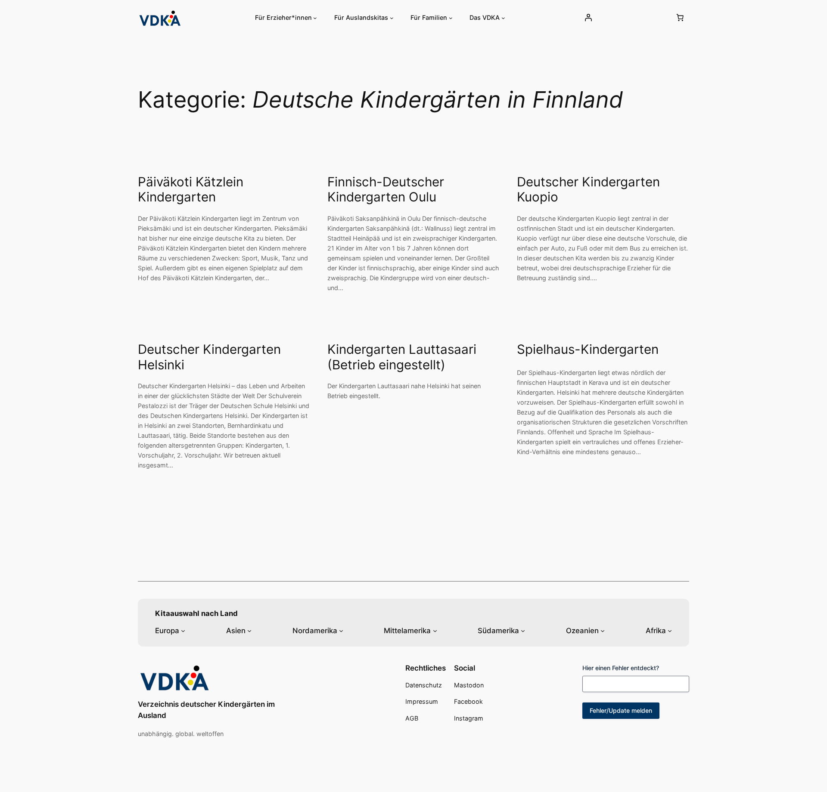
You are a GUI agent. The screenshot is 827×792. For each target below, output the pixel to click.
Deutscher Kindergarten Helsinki (209, 357)
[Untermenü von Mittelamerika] (435, 630)
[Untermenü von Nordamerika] (341, 630)
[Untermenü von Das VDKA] (503, 18)
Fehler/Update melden (621, 710)
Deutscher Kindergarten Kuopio (588, 189)
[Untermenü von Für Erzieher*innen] (315, 18)
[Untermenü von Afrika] (670, 630)
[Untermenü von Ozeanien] (602, 630)
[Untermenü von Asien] (249, 630)
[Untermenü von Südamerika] (523, 630)
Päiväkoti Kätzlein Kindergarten (190, 189)
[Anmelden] (588, 18)
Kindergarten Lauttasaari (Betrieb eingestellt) (401, 357)
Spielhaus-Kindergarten (588, 349)
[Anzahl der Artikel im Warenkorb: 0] (680, 18)
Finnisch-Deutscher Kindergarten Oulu (385, 189)
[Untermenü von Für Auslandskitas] (392, 18)
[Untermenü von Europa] (183, 630)
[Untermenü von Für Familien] (451, 18)
